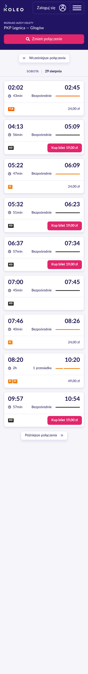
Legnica (18, 28)
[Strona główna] (13, 7)
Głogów (37, 28)
